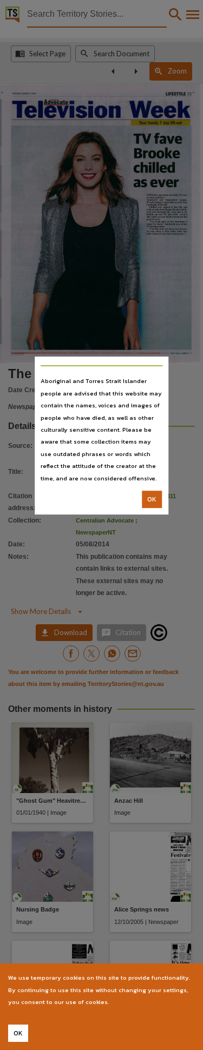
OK (151, 499)
